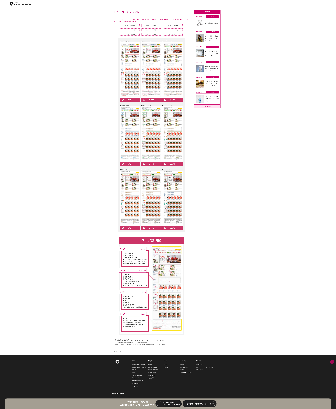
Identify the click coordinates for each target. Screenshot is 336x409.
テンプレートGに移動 (130, 34)
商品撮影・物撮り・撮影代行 (138, 364)
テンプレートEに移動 (151, 30)
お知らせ (212, 16)
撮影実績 (150, 364)
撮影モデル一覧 (135, 378)
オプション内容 (151, 375)
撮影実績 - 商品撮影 (152, 367)
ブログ (165, 364)
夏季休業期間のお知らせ (211, 23)
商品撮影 (212, 62)
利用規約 (182, 370)
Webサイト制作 (135, 383)
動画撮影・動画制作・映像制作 (139, 367)
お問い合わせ (199, 364)
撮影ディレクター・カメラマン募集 (204, 367)
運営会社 (182, 364)
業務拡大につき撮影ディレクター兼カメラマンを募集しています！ (211, 53)
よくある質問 (151, 378)
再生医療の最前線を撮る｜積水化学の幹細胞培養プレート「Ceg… (211, 68)
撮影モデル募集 (200, 370)
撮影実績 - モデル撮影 (153, 370)
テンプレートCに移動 (173, 25)
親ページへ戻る (172, 34)
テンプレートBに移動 (151, 25)
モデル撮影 (212, 31)
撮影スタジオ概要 (184, 367)
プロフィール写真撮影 (137, 375)
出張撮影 (134, 372)
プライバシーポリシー (185, 372)
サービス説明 (135, 386)
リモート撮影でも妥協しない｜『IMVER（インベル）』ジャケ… (211, 38)
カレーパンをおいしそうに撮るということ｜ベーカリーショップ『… (211, 84)
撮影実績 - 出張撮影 (152, 372)
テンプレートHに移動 (151, 34)
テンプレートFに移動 (173, 30)
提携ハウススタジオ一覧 (137, 380)
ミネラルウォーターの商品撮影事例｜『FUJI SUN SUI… (212, 99)
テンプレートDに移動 (130, 30)
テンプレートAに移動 (130, 25)
